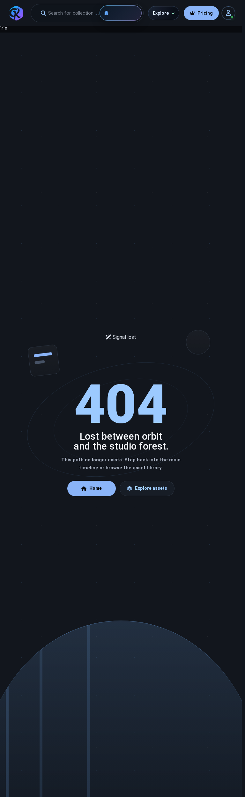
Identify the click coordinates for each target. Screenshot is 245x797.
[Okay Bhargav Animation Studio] (16, 13)
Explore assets (151, 488)
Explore (161, 13)
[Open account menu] (228, 13)
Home (95, 488)
